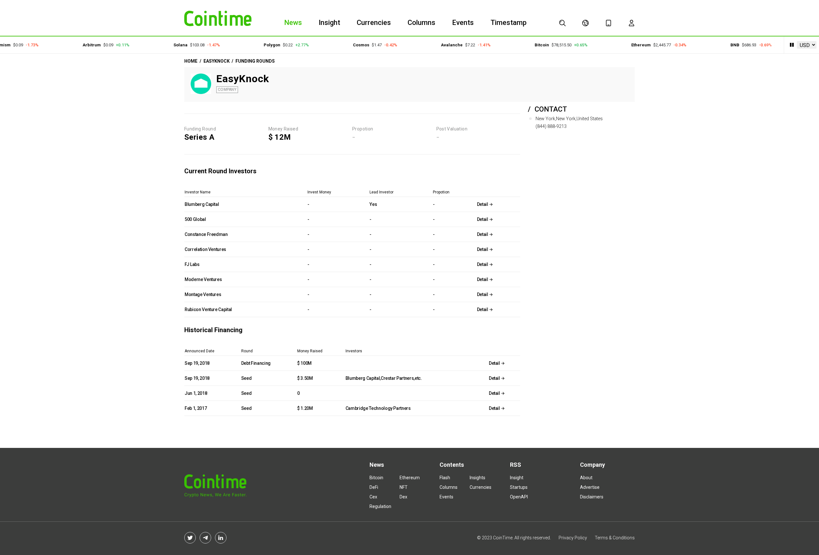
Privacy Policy (573, 537)
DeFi (374, 487)
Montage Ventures (203, 294)
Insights (477, 477)
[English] (585, 23)
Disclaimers (591, 496)
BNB (725, 45)
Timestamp (508, 23)
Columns (421, 23)
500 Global (195, 219)
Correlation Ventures (205, 249)
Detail (483, 204)
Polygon (262, 45)
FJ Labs (192, 264)
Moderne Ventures (203, 279)
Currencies (374, 23)
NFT (404, 487)
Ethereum (631, 45)
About (586, 477)
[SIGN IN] (631, 23)
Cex (373, 496)
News (293, 23)
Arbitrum (82, 45)
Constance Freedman (206, 234)
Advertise (590, 487)
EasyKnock (216, 61)
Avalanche (442, 45)
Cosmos (351, 45)
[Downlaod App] (608, 23)
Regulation (380, 506)
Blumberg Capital (202, 204)
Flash (445, 477)
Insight (329, 23)
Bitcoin (532, 45)
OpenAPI (519, 496)
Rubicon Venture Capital (208, 309)
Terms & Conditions (615, 537)
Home (190, 61)
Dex (403, 496)
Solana (171, 45)
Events (463, 23)
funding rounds (254, 61)
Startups (519, 487)
